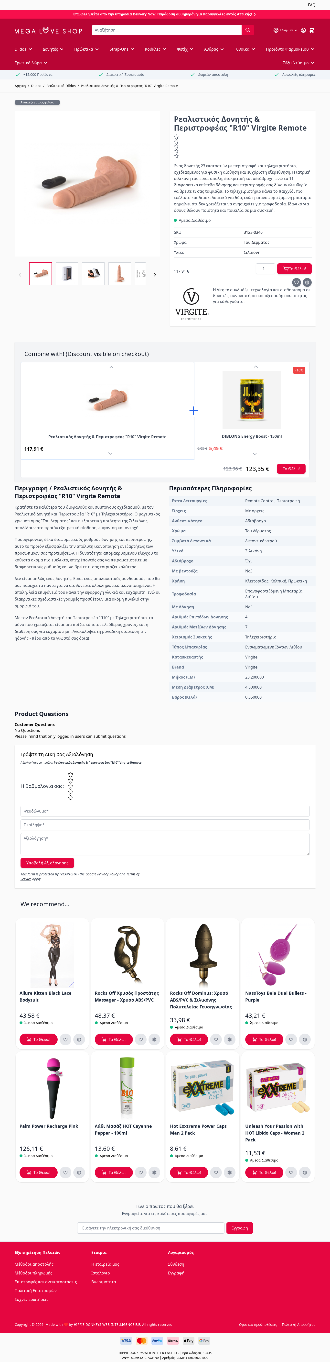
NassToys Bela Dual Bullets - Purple (276, 996)
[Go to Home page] (48, 30)
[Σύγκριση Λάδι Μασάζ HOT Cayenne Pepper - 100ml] (154, 1172)
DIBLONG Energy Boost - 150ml (252, 436)
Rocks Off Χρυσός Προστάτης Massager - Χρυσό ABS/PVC (127, 996)
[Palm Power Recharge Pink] (52, 1088)
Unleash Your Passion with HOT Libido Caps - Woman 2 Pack (274, 1133)
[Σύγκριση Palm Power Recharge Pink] (79, 1172)
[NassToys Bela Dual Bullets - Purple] (278, 955)
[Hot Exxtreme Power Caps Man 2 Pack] (202, 1088)
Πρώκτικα (83, 49)
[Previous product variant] (111, 367)
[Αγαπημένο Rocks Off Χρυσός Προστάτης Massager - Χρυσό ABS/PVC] (141, 1039)
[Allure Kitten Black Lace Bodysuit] (52, 955)
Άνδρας (211, 49)
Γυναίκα (241, 49)
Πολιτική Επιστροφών (36, 1290)
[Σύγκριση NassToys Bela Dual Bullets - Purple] (305, 1039)
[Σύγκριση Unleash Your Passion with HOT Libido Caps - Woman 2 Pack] (305, 1172)
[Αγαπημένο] (296, 282)
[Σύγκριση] (307, 282)
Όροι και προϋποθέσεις (258, 1324)
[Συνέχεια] (154, 274)
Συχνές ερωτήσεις (31, 1299)
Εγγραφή (240, 1228)
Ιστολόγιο (100, 1273)
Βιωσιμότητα (103, 1281)
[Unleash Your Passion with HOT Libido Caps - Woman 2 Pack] (278, 1088)
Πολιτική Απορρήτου (299, 1324)
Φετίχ (182, 49)
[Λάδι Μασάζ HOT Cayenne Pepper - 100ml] (127, 1088)
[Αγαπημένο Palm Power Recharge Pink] (65, 1172)
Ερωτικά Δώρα (28, 63)
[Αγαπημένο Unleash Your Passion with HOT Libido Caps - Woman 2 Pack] (291, 1172)
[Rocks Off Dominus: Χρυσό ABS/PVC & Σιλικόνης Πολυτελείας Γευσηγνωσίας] (202, 955)
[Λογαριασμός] (303, 30)
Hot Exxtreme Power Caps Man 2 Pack (198, 1129)
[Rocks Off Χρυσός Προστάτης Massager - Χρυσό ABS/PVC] (127, 955)
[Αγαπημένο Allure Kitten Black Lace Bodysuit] (65, 1039)
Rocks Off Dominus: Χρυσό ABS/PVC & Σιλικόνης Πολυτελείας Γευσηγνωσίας (201, 1000)
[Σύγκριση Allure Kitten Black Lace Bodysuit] (79, 1039)
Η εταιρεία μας (105, 1264)
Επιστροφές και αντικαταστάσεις (46, 1281)
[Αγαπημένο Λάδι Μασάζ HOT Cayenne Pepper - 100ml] (141, 1172)
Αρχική (20, 85)
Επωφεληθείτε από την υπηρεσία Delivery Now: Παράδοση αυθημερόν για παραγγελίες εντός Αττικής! (163, 14)
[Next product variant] (111, 454)
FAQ (312, 5)
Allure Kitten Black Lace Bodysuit (46, 996)
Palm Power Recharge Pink (49, 1126)
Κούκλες (152, 49)
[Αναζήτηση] (248, 30)
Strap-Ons (119, 49)
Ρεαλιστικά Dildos (61, 85)
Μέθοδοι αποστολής (34, 1264)
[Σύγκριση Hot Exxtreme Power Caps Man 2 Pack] (229, 1172)
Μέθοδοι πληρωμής (33, 1273)
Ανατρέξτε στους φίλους (37, 102)
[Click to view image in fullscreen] (87, 184)
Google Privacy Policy (101, 874)
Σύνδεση (176, 1264)
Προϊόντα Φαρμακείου (287, 49)
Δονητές (50, 49)
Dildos (20, 49)
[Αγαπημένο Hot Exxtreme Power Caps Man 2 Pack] (216, 1172)
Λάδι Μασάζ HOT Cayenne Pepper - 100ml (123, 1129)
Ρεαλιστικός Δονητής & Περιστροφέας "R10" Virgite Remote (129, 85)
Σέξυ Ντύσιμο (296, 63)
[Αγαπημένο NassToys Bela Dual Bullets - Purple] (291, 1039)
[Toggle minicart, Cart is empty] (312, 30)
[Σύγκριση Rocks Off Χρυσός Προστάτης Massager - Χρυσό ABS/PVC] (154, 1039)
